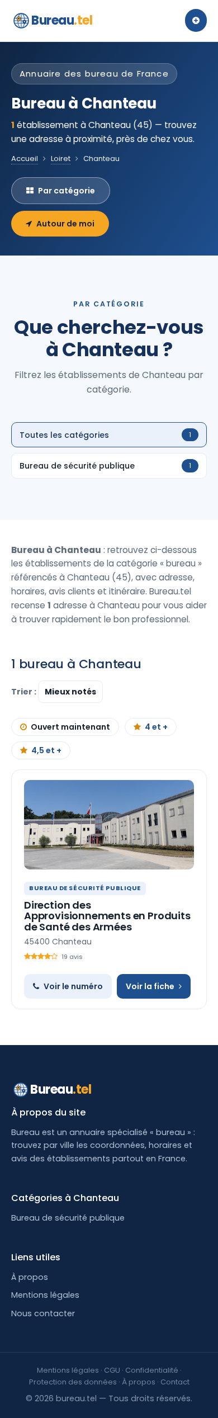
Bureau (62, 20)
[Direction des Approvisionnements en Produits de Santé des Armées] (109, 824)
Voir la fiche (150, 986)
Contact (174, 1382)
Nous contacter (43, 1313)
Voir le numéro (73, 986)
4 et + (156, 726)
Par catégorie (66, 190)
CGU (112, 1370)
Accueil (24, 158)
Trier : (24, 691)
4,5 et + (46, 750)
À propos (29, 1277)
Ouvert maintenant (70, 726)
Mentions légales (45, 1295)
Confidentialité (151, 1370)
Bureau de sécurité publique (68, 1217)
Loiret (60, 158)
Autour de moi (65, 223)
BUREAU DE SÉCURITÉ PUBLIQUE (85, 887)
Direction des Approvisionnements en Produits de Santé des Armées (107, 916)
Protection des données (73, 1382)
